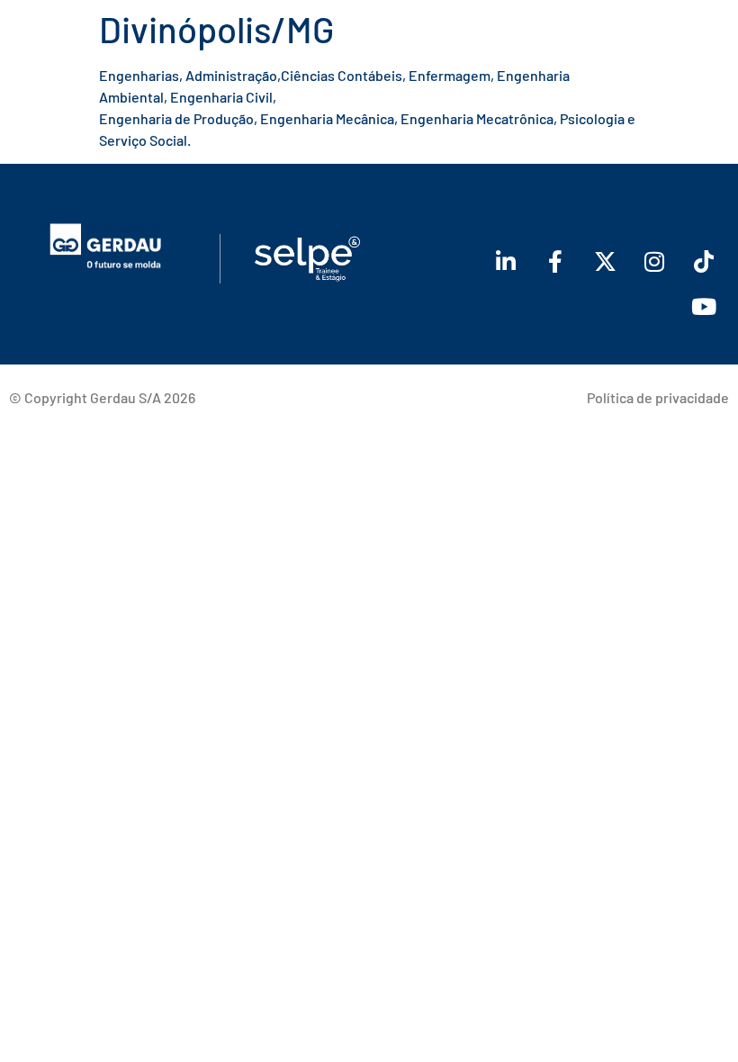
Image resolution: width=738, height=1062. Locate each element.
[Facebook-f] (555, 261)
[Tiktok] (703, 261)
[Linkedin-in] (505, 261)
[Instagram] (654, 261)
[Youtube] (703, 306)
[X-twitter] (604, 261)
